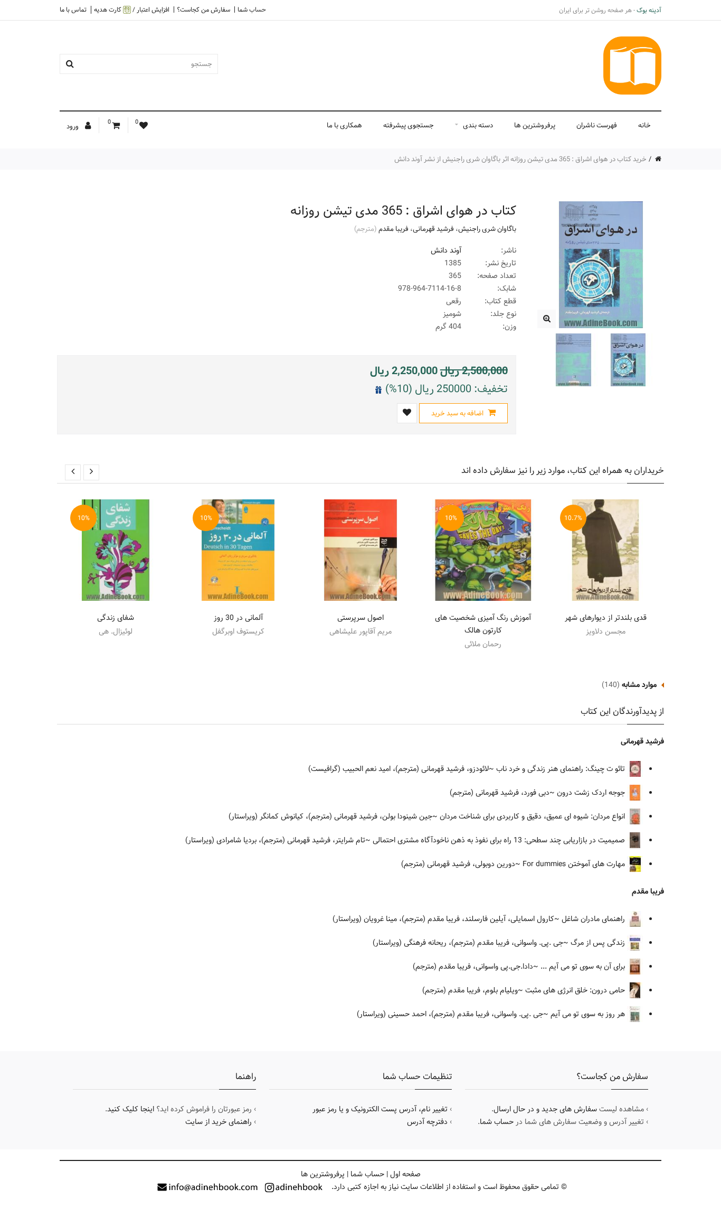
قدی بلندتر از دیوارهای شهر (606, 617)
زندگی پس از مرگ (599, 942)
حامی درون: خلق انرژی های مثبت (576, 990)
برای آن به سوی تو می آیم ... (583, 966)
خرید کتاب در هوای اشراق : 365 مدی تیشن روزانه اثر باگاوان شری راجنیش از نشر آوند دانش (520, 159)
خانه (644, 125)
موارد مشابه (639, 685)
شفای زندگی (115, 617)
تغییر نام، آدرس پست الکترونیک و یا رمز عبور (380, 1109)
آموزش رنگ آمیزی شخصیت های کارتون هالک (483, 624)
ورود (73, 126)
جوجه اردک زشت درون (592, 792)
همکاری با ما (344, 125)
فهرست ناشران (596, 125)
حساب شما (252, 9)
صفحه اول (405, 1174)
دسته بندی (478, 125)
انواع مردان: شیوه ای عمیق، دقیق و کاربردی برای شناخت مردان (533, 816)
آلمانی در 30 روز (238, 617)
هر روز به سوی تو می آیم (589, 1014)
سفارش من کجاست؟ (203, 9)
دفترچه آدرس (427, 1122)
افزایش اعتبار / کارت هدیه (131, 10)
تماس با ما (73, 9)
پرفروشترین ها (534, 125)
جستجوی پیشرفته (408, 125)
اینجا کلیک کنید (130, 1109)
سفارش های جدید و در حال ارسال (545, 1109)
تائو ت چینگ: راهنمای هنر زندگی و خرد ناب (561, 769)
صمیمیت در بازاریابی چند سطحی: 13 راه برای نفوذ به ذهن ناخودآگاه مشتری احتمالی (500, 840)
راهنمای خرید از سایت (218, 1122)
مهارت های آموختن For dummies (575, 864)
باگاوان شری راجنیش (487, 229)
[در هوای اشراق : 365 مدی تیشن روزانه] (546, 319)
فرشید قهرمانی (433, 229)
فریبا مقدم (393, 229)
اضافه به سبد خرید (458, 413)
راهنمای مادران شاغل (594, 919)
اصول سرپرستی (360, 617)
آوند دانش (446, 250)
